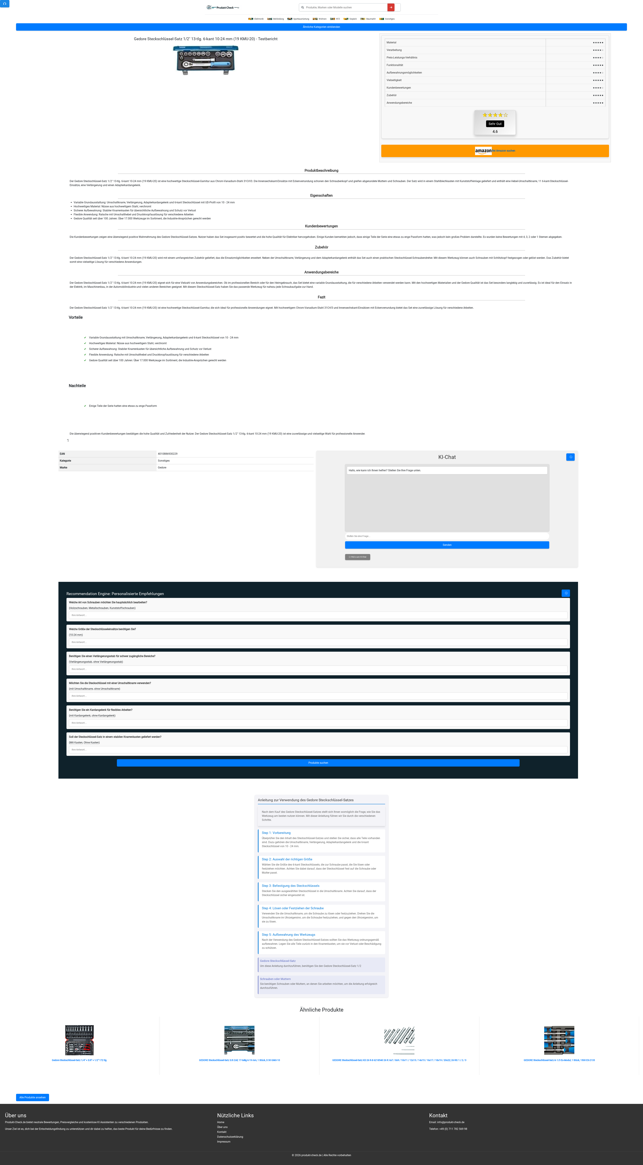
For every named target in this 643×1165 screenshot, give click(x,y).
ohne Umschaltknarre (106, 688)
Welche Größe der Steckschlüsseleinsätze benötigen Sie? (102, 629)
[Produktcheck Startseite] (224, 7)
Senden (447, 544)
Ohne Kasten (91, 742)
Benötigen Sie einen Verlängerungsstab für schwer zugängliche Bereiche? (112, 656)
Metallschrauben (99, 608)
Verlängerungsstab (81, 661)
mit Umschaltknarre (81, 688)
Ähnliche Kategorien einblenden (321, 26)
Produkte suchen (318, 762)
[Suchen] (391, 7)
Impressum (223, 1141)
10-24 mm (76, 634)
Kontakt (221, 1132)
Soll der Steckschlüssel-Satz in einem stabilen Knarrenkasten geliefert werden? (115, 736)
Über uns (222, 1127)
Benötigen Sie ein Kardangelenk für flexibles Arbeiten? (100, 709)
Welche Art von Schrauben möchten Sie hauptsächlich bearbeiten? (108, 602)
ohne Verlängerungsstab (107, 661)
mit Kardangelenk (80, 715)
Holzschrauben (79, 608)
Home (220, 1122)
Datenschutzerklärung (230, 1136)
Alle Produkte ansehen (32, 1097)
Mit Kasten (76, 742)
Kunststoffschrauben (122, 608)
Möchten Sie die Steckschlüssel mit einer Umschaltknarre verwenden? (110, 683)
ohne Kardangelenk (103, 715)
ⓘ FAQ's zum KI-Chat (357, 557)
